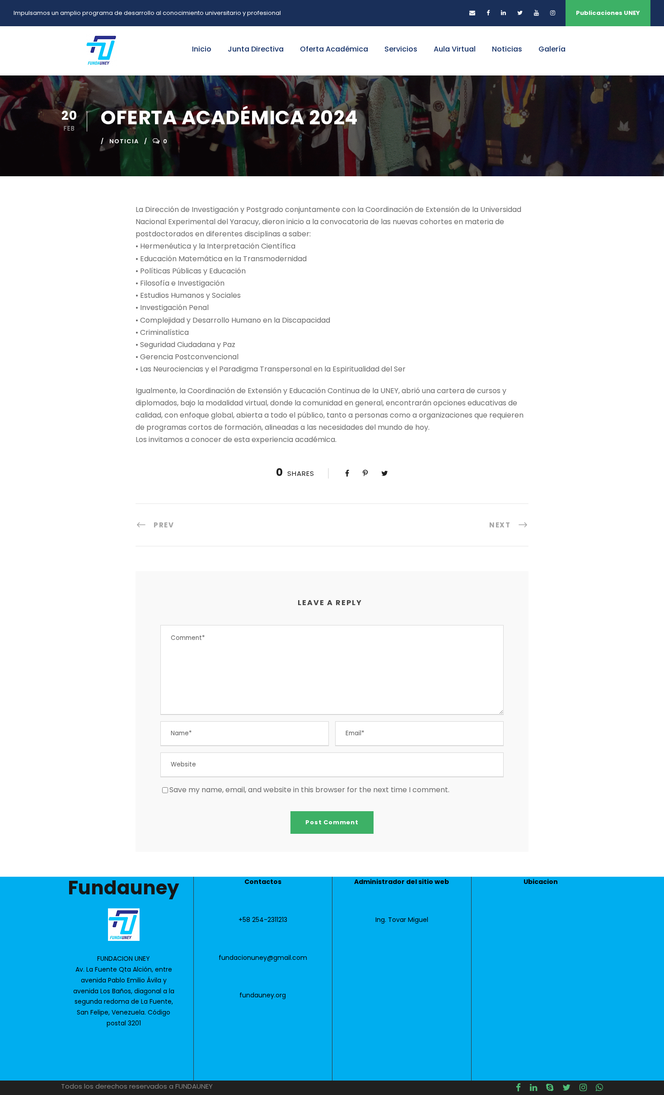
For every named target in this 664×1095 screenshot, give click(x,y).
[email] (472, 13)
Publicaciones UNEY (608, 13)
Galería (552, 49)
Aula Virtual (455, 49)
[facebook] (488, 13)
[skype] (549, 1088)
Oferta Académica (334, 49)
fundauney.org (262, 995)
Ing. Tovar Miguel (401, 919)
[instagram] (552, 13)
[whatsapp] (599, 1088)
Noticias (507, 49)
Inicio (201, 49)
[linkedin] (503, 13)
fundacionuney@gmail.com (263, 957)
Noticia (124, 141)
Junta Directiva (256, 49)
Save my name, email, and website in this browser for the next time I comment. (309, 790)
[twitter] (520, 13)
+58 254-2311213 (262, 919)
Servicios (400, 49)
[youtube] (536, 13)
